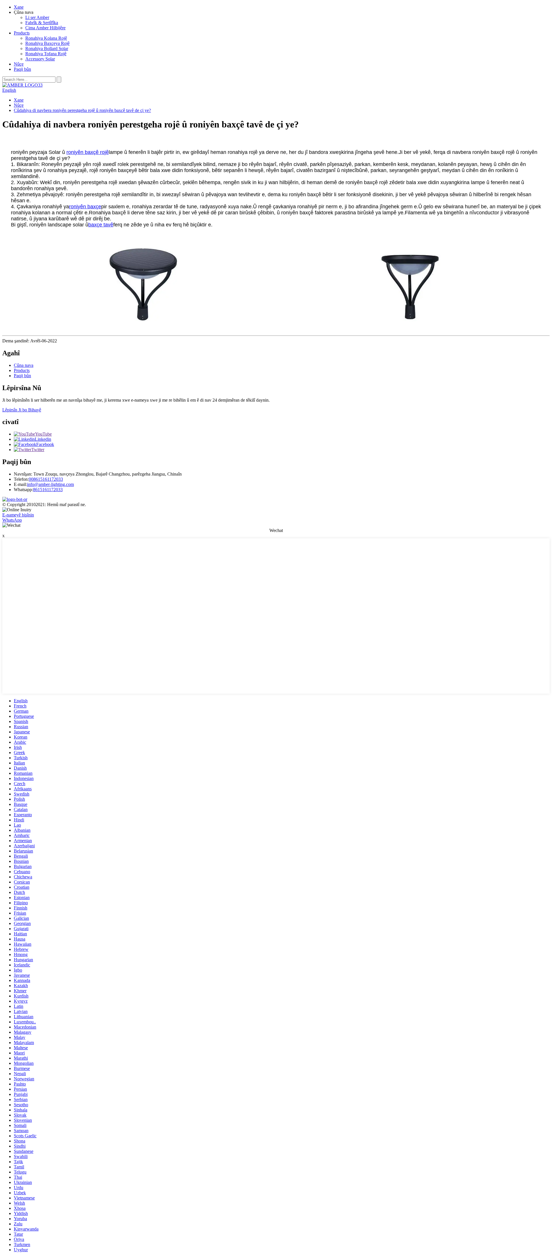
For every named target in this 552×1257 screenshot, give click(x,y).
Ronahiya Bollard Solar (46, 48)
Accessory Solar (40, 58)
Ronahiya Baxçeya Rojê (47, 43)
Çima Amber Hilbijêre (45, 27)
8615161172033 (48, 489)
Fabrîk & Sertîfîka (41, 22)
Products (22, 32)
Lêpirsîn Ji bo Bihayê (21, 409)
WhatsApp (12, 520)
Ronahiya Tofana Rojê (45, 53)
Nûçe (19, 64)
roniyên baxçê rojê (87, 152)
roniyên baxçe (85, 206)
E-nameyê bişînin (18, 514)
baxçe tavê (100, 225)
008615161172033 (46, 479)
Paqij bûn (22, 69)
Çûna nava (23, 365)
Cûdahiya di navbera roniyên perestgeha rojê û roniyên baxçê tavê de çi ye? (82, 110)
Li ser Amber (37, 17)
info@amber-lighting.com (50, 484)
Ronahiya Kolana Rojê (46, 38)
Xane (19, 7)
